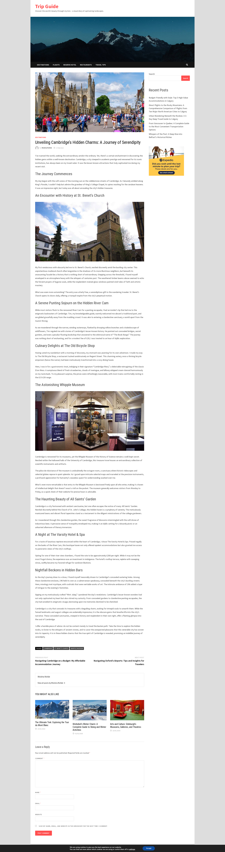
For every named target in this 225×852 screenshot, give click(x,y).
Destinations (43, 65)
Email (38, 803)
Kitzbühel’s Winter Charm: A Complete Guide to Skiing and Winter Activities (89, 727)
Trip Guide (46, 6)
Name (38, 792)
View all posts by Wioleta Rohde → (51, 683)
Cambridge (48, 648)
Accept (148, 848)
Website (38, 814)
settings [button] (132, 849)
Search (152, 74)
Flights (56, 65)
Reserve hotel (69, 65)
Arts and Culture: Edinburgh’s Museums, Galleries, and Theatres (125, 725)
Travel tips (101, 65)
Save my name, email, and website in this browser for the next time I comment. (73, 826)
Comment (39, 758)
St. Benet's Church (61, 648)
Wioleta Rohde (47, 148)
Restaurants (86, 65)
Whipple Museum (77, 648)
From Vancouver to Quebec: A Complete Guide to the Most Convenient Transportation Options (169, 126)
